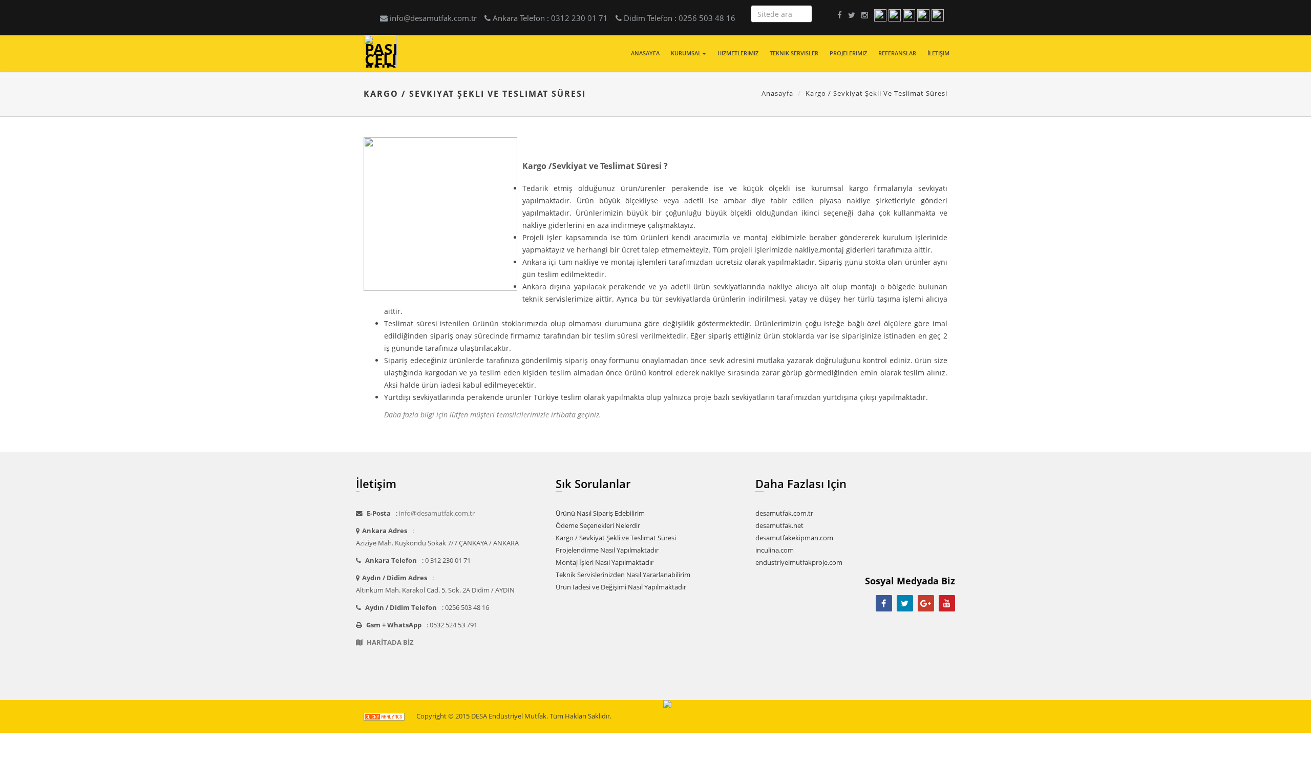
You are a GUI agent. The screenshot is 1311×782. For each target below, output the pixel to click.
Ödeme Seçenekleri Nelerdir (598, 525)
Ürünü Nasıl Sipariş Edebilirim (600, 513)
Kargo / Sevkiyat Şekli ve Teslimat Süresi (616, 538)
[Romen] (923, 15)
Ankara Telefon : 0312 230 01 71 (550, 18)
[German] (909, 15)
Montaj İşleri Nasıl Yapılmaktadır (604, 562)
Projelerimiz (848, 53)
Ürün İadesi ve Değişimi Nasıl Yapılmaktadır (621, 587)
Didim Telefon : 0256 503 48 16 (679, 18)
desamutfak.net (779, 525)
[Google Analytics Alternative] (384, 716)
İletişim (938, 53)
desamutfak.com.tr (784, 513)
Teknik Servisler (794, 53)
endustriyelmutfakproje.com (798, 562)
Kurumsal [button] (686, 53)
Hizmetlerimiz (737, 53)
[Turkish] (880, 15)
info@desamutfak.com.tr (433, 18)
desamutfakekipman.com (794, 538)
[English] (895, 15)
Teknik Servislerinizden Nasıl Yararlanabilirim (623, 574)
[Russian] (938, 15)
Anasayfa (645, 53)
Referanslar (897, 53)
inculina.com (774, 550)
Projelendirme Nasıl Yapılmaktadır (607, 550)
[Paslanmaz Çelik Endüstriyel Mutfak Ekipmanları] (380, 30)
